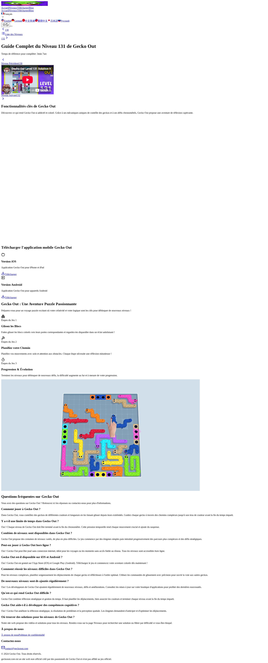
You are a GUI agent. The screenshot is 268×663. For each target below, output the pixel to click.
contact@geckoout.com (16, 648)
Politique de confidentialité (32, 635)
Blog (31, 8)
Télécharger (23, 8)
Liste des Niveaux (14, 34)
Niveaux (13, 8)
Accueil (5, 8)
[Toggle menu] (11, 26)
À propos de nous (10, 635)
